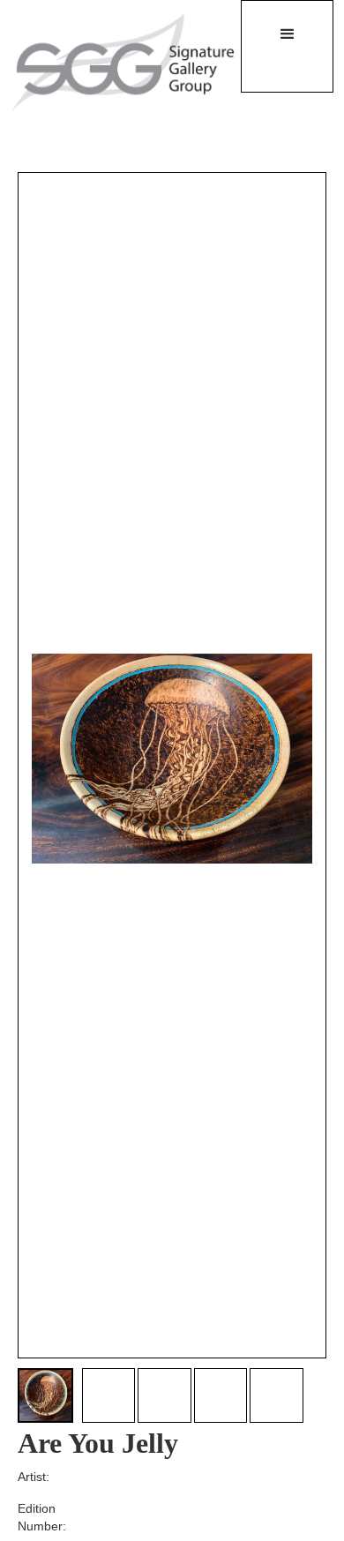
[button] (287, 46)
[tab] (45, 1396)
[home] (112, 61)
